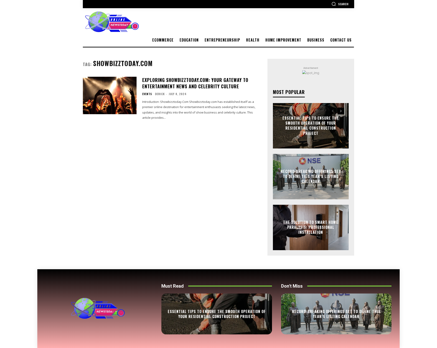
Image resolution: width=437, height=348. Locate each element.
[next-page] (341, 111)
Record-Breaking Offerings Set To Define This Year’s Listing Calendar (311, 176)
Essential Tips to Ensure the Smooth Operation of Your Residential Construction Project (310, 125)
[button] (340, 4)
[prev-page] (332, 111)
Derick (160, 94)
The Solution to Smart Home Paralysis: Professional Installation (310, 227)
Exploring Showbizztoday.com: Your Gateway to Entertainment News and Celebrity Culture (195, 83)
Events (147, 94)
